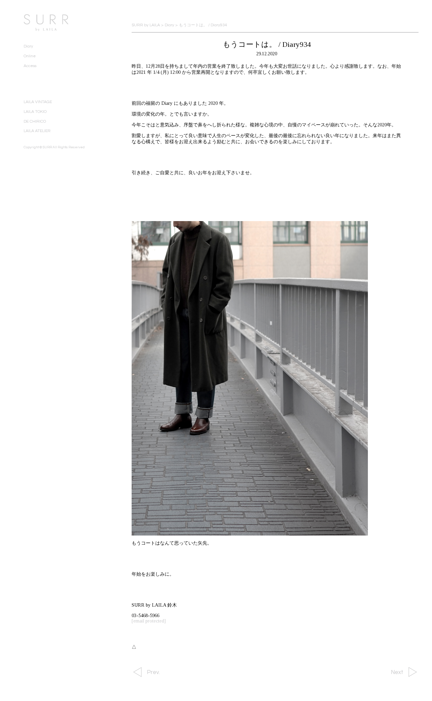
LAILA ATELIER (37, 131)
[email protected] (149, 620)
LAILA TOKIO (35, 112)
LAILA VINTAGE (38, 102)
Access (30, 66)
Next (397, 672)
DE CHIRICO (35, 121)
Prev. (153, 672)
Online (30, 56)
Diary (28, 46)
